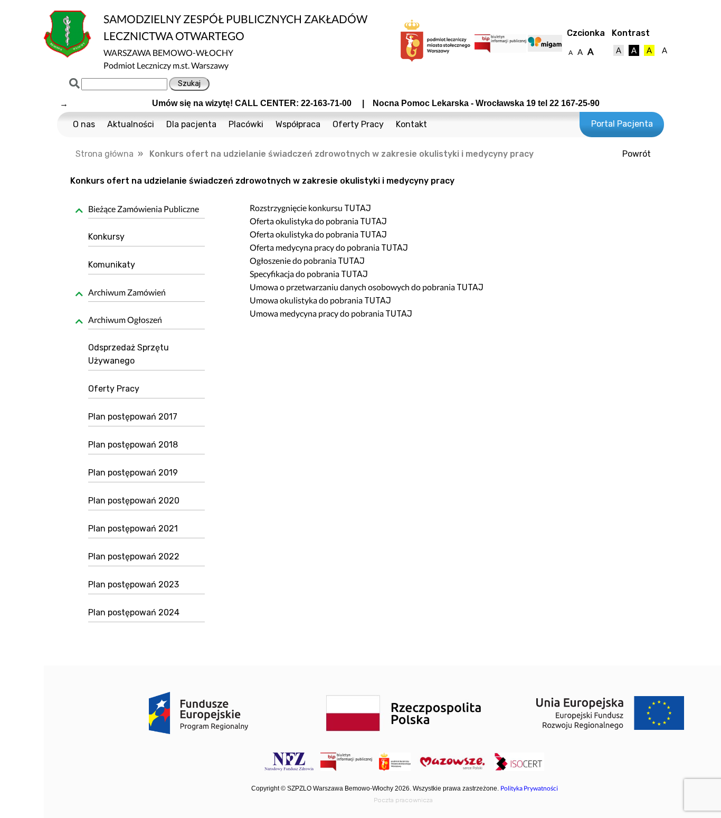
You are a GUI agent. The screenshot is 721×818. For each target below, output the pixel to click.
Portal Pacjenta (622, 124)
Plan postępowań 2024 (133, 612)
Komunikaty (111, 265)
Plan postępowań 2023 (133, 584)
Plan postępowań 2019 (133, 473)
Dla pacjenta (191, 124)
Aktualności (130, 124)
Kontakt (411, 124)
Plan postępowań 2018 (133, 445)
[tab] (142, 210)
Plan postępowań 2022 (133, 556)
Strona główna (104, 154)
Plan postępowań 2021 (133, 529)
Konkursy (106, 237)
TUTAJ (357, 208)
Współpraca (298, 124)
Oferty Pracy (358, 124)
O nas (84, 124)
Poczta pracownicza (403, 800)
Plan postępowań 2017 (132, 417)
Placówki (246, 124)
